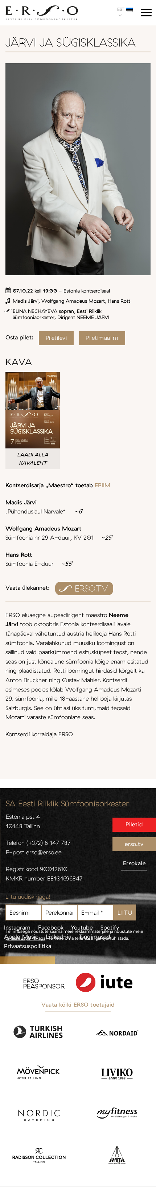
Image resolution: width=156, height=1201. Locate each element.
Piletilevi (56, 337)
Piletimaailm (102, 337)
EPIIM (102, 485)
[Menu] (146, 12)
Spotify (109, 927)
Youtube (82, 927)
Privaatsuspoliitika (27, 946)
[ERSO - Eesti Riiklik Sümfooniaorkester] (41, 12)
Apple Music (21, 936)
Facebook (50, 927)
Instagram (17, 927)
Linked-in (58, 936)
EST (120, 9)
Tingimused (94, 936)
